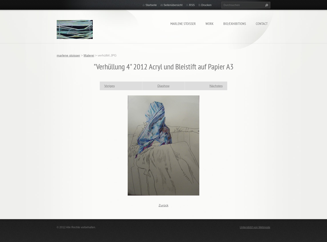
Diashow (163, 86)
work (210, 23)
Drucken (206, 5)
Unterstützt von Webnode (255, 227)
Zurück (163, 205)
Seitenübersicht (173, 5)
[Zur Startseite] (75, 30)
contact (262, 23)
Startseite (151, 5)
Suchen (266, 5)
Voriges (109, 86)
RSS (192, 5)
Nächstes (216, 86)
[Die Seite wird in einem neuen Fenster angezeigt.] (163, 145)
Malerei (89, 55)
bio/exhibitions (234, 23)
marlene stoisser (183, 23)
